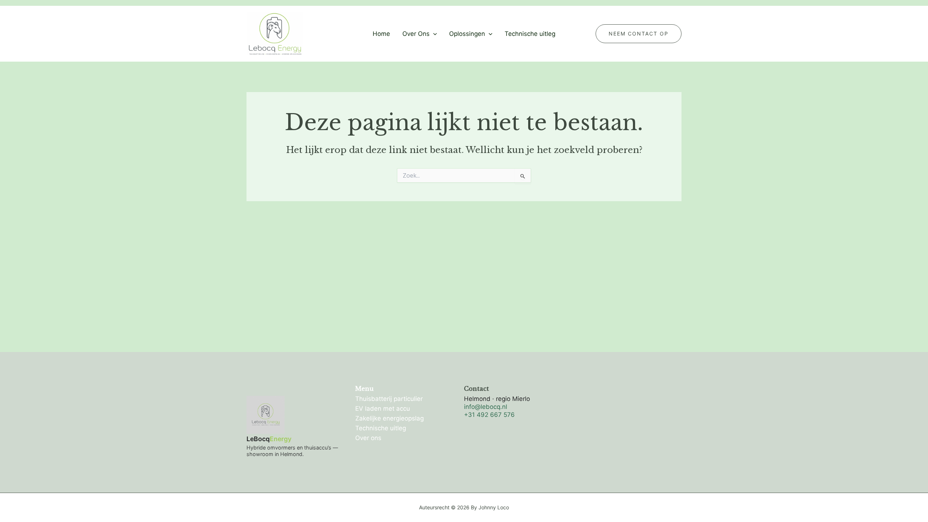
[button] (433, 33)
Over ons (368, 438)
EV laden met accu (382, 408)
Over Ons (416, 33)
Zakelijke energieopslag (389, 418)
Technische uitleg (530, 33)
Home (381, 33)
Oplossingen (467, 33)
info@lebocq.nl (485, 406)
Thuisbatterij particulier (389, 398)
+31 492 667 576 (489, 414)
